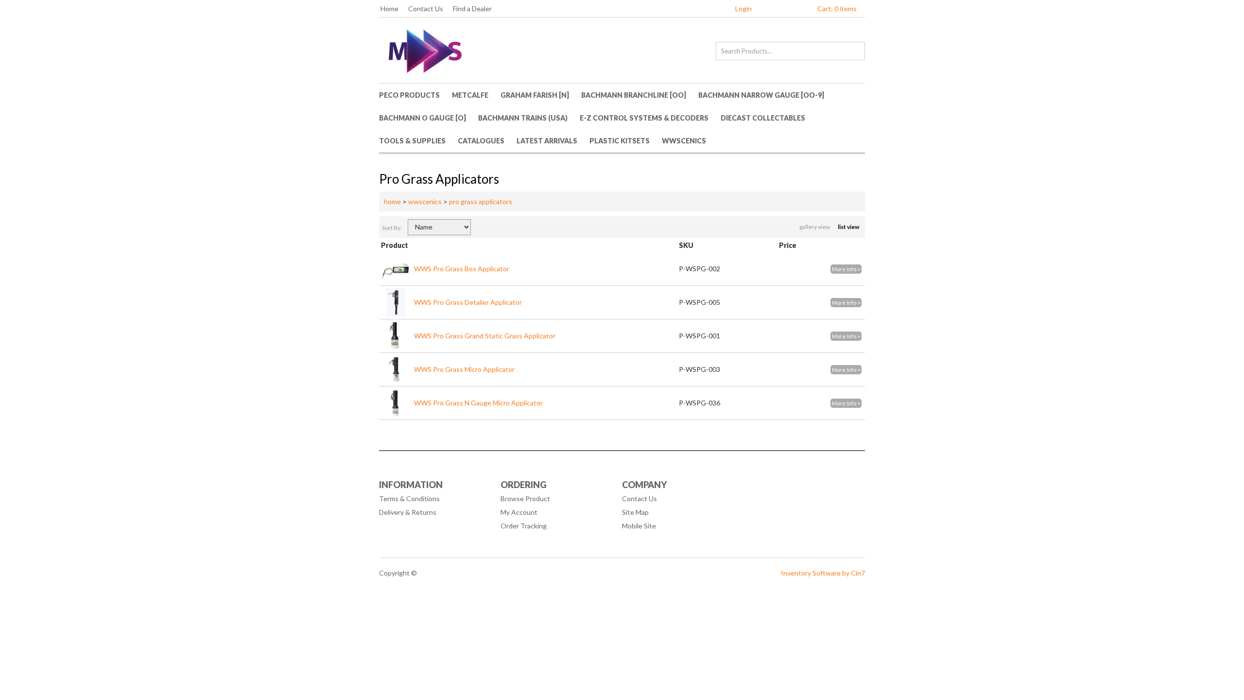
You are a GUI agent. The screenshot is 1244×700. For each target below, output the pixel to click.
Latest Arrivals (547, 141)
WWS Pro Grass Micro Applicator (464, 369)
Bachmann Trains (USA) (523, 118)
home (392, 201)
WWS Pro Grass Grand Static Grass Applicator (484, 336)
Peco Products (409, 95)
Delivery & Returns (407, 512)
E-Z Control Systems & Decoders (644, 118)
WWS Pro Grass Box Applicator (461, 268)
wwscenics (425, 201)
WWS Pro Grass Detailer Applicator (468, 302)
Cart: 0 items (837, 8)
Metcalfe (470, 95)
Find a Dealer (472, 8)
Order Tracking (524, 526)
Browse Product (525, 498)
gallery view (815, 226)
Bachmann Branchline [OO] (633, 95)
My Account (519, 512)
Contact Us (425, 8)
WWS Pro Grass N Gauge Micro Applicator (478, 403)
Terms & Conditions (409, 498)
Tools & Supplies (412, 141)
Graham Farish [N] (535, 95)
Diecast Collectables (763, 118)
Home (389, 8)
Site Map (635, 512)
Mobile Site (639, 526)
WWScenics (684, 141)
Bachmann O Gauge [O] (422, 118)
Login (743, 8)
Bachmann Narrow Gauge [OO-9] (761, 95)
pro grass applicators (480, 201)
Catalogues (481, 141)
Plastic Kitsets (619, 141)
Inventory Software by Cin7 (823, 573)
